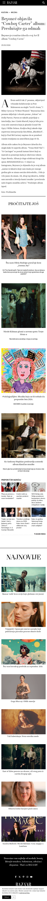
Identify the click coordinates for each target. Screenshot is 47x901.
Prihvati (6, 897)
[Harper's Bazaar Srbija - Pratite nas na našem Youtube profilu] (31, 877)
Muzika (14, 12)
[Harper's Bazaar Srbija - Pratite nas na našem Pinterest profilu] (23, 877)
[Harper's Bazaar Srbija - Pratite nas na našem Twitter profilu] (20, 877)
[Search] (43, 3)
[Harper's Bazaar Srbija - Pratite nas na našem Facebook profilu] (16, 877)
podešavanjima (24, 893)
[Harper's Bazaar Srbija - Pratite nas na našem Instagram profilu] (27, 877)
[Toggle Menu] (4, 2)
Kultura (4, 12)
